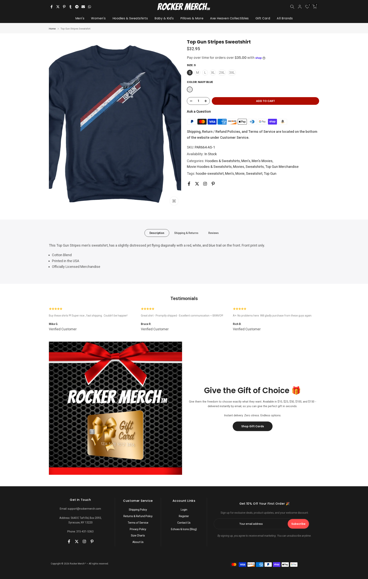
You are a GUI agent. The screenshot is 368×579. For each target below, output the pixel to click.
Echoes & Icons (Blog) (184, 529)
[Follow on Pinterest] (213, 183)
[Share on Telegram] (77, 6)
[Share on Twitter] (58, 6)
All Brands (285, 18)
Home (52, 28)
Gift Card (262, 18)
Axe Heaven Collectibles (229, 18)
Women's (98, 18)
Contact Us (184, 522)
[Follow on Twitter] (197, 183)
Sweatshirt (254, 173)
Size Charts (138, 535)
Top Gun (270, 173)
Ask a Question (199, 111)
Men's (80, 18)
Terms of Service (138, 522)
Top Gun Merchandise (282, 167)
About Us (138, 542)
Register (184, 516)
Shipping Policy (138, 509)
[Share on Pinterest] (64, 6)
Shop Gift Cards (252, 426)
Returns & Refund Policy (138, 516)
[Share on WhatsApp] (89, 6)
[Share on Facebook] (51, 6)
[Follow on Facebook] (189, 183)
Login (184, 509)
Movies (238, 167)
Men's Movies (262, 161)
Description (157, 232)
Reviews (213, 232)
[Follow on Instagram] (205, 183)
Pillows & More (191, 18)
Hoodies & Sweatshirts (130, 18)
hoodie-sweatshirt (210, 173)
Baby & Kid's (164, 18)
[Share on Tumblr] (70, 6)
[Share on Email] (83, 6)
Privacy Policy (138, 529)
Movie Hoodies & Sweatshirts (209, 167)
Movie (240, 173)
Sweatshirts (255, 167)
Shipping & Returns (186, 232)
